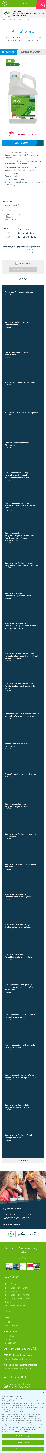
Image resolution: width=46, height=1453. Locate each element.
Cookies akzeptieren (23, 1449)
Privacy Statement (23, 1431)
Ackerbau (9, 1335)
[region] (23, 1421)
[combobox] (23, 143)
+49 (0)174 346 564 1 (20, 1387)
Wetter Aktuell (11, 1325)
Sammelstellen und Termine (18, 1359)
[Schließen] (1, 13)
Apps (7, 1321)
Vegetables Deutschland (16, 1305)
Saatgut (8, 1339)
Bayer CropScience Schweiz (17, 1298)
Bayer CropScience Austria (17, 1294)
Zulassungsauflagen (30, 52)
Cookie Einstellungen (23, 1436)
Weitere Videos (22, 1160)
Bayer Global (11, 1284)
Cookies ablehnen (23, 1442)
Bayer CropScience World (16, 1287)
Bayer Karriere (11, 1291)
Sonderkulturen (12, 1342)
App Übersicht (23, 1258)
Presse (8, 1302)
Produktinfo (8, 52)
